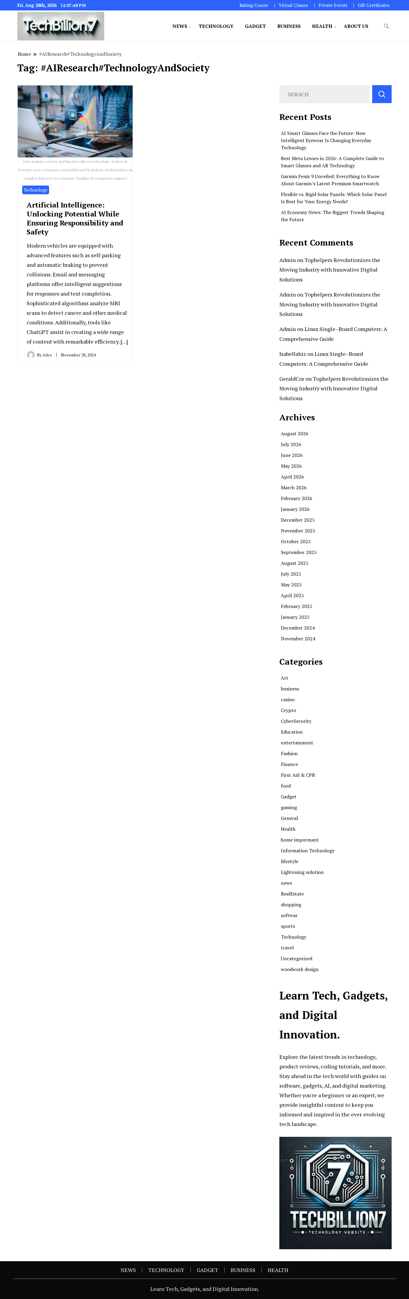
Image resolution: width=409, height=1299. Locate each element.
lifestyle (289, 861)
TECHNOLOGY (216, 26)
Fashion (289, 753)
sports (288, 926)
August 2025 (294, 563)
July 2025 (291, 574)
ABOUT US (356, 26)
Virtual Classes (293, 5)
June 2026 (292, 455)
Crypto (288, 710)
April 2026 (292, 476)
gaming (289, 807)
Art (284, 678)
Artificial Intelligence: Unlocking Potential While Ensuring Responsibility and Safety (75, 218)
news (286, 883)
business (290, 688)
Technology (36, 190)
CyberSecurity (296, 721)
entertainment (297, 742)
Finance (289, 764)
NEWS (179, 26)
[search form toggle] (386, 26)
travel (287, 947)
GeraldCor (291, 378)
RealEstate (292, 893)
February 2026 (296, 498)
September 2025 (299, 552)
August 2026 (294, 433)
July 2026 (291, 444)
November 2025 (298, 530)
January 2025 (295, 617)
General (289, 818)
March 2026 (294, 487)
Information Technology (307, 850)
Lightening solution (302, 872)
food (286, 785)
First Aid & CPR (298, 775)
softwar (289, 915)
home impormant (300, 839)
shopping (291, 904)
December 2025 (298, 520)
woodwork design (300, 969)
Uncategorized (296, 958)
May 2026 (291, 466)
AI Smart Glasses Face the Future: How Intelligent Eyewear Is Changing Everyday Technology (326, 140)
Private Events (333, 5)
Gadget (288, 796)
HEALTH (322, 26)
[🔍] (382, 94)
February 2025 (296, 606)
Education (292, 731)
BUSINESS (289, 26)
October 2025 (296, 541)
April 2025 (292, 595)
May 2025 (291, 584)
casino (288, 699)
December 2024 (298, 627)
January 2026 (295, 509)
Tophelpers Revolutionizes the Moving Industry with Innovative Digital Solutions (329, 269)
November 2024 (298, 638)
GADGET (255, 26)
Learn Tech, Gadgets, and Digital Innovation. (204, 1288)
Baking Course (254, 5)
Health (288, 829)
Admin (287, 260)
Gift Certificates (374, 5)
